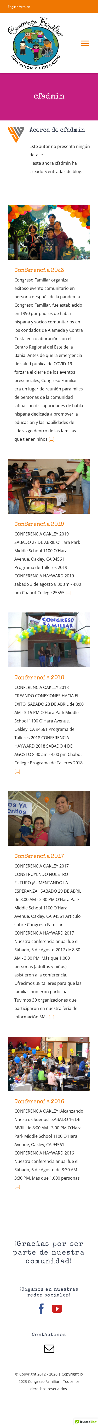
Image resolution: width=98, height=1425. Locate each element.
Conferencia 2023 (49, 232)
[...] (51, 439)
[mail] (49, 1348)
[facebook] (41, 1309)
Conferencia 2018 (49, 640)
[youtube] (57, 1309)
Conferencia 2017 (49, 818)
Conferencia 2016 (49, 1064)
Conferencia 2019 (49, 486)
